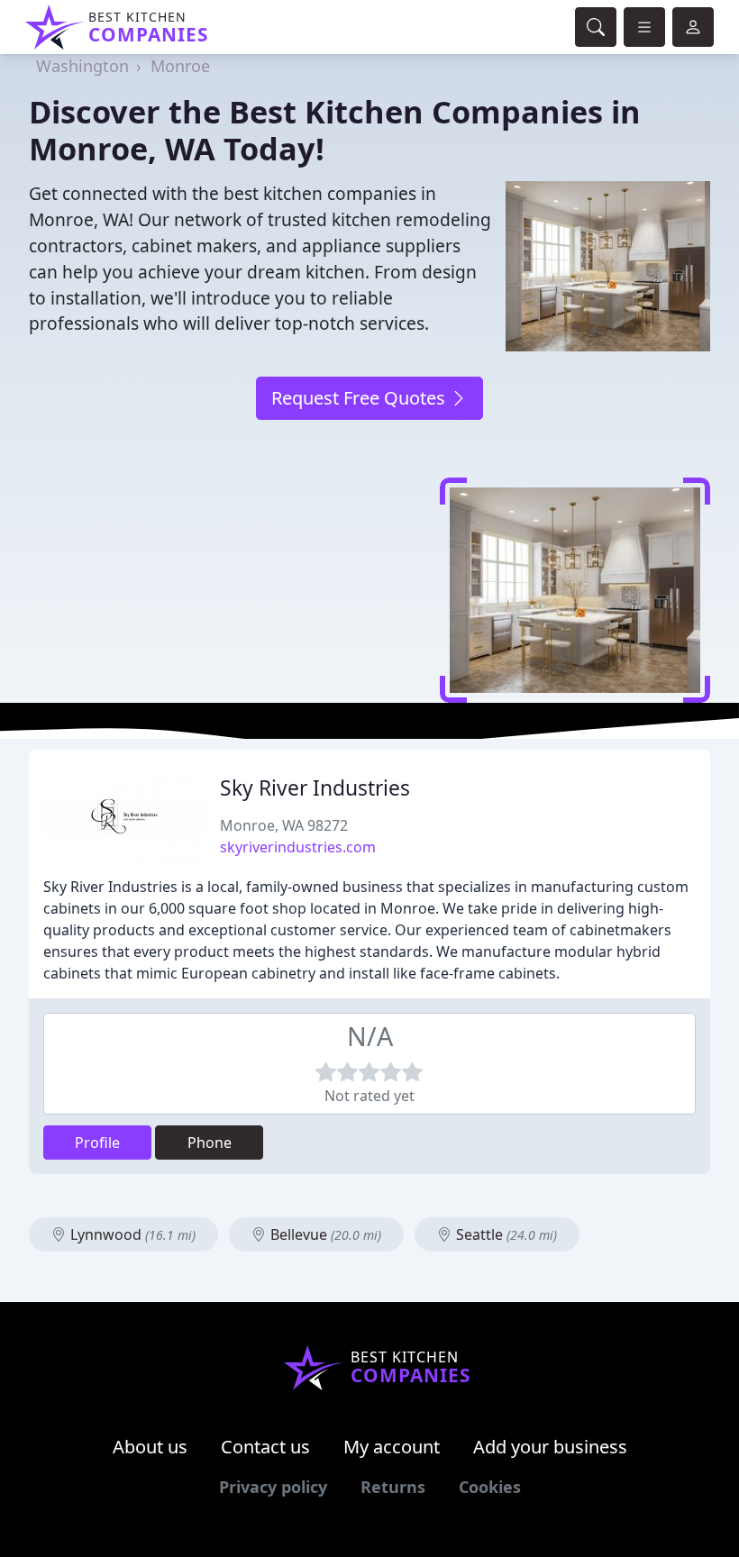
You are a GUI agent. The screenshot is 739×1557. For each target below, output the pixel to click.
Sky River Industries (315, 788)
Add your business (550, 1446)
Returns (392, 1487)
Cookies (490, 1487)
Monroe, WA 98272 (284, 825)
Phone (209, 1142)
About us (150, 1446)
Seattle (504, 1234)
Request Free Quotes (360, 398)
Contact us (265, 1446)
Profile (97, 1142)
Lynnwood (131, 1234)
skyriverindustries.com (298, 847)
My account (391, 1446)
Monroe (180, 66)
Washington (82, 66)
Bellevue (324, 1234)
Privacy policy (273, 1487)
